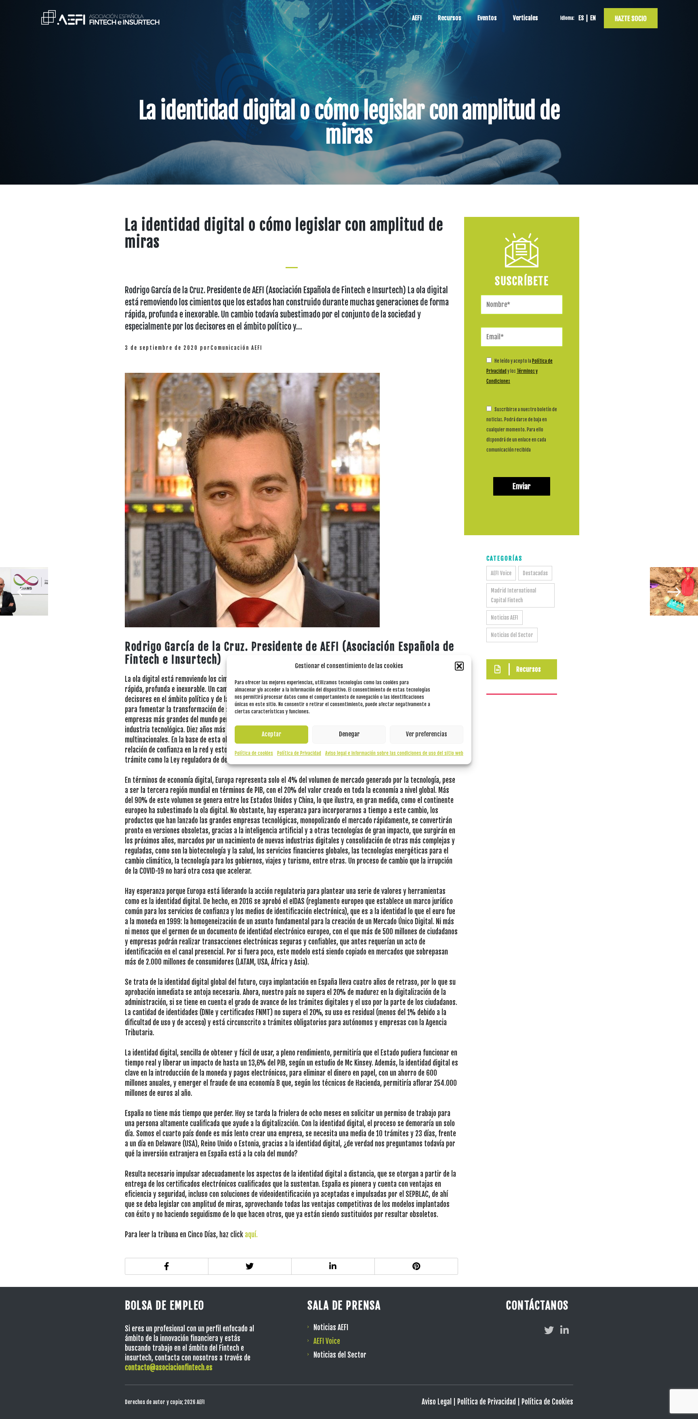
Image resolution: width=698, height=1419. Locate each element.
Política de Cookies (547, 1402)
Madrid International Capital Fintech (513, 595)
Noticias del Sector (512, 635)
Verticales (525, 18)
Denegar (349, 734)
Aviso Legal (437, 1402)
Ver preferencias (426, 734)
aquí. (251, 1234)
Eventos (487, 18)
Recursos (449, 18)
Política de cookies (254, 753)
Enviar (522, 486)
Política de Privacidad (299, 753)
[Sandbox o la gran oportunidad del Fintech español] (674, 591)
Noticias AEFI (504, 617)
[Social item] (549, 1330)
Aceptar (271, 734)
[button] (459, 666)
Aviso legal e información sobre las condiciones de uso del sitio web (394, 753)
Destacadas (535, 573)
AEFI (417, 18)
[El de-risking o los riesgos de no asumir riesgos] (24, 591)
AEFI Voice (501, 573)
